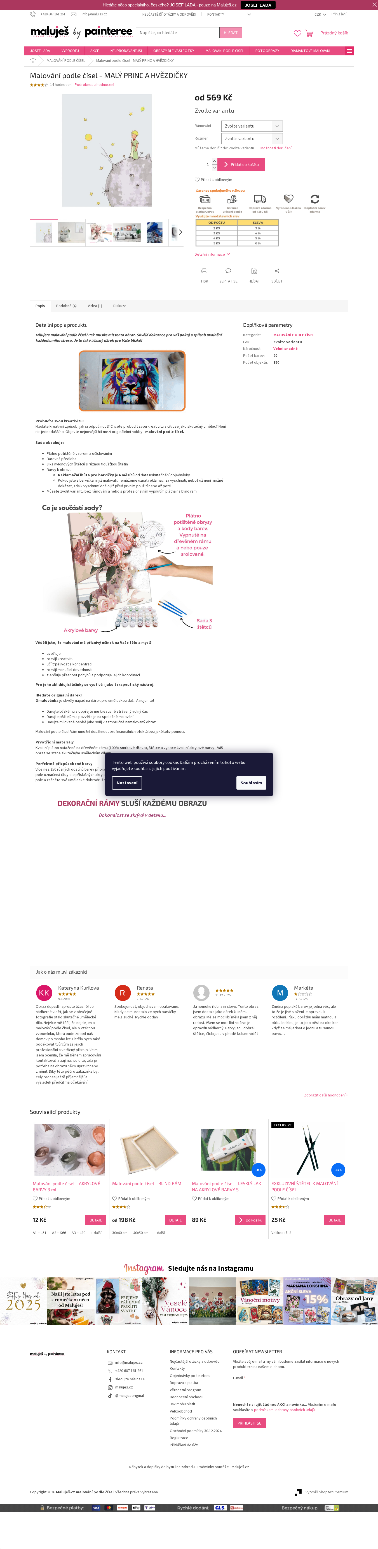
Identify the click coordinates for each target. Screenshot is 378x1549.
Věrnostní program (185, 1390)
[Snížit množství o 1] (214, 167)
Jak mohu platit (182, 1404)
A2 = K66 (59, 1233)
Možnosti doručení (276, 148)
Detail (96, 1220)
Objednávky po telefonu (190, 1376)
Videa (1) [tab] (95, 306)
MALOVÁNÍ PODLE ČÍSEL (293, 335)
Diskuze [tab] (119, 306)
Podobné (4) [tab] (66, 306)
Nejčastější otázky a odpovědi (169, 14)
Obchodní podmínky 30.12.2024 (196, 1431)
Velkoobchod (181, 1411)
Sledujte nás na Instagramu (211, 1268)
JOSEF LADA (258, 5)
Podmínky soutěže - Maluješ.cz (223, 1467)
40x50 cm (141, 1233)
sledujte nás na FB (130, 1379)
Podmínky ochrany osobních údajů (193, 1421)
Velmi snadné (285, 349)
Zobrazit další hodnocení (325, 1095)
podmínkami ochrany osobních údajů (284, 1410)
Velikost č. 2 (281, 1233)
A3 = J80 (78, 1233)
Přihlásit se (249, 1423)
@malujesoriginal (129, 1396)
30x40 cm (120, 1233)
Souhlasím (251, 783)
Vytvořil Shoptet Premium (327, 1492)
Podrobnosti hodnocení (94, 85)
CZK (318, 14)
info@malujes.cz (129, 1363)
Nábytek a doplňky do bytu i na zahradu (162, 1467)
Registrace (179, 1438)
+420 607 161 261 (129, 1371)
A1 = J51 (39, 1233)
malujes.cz (124, 1387)
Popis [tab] (40, 306)
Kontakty (215, 14)
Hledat (231, 32)
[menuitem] (40, 50)
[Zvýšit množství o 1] (214, 161)
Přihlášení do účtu (184, 1445)
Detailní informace (210, 254)
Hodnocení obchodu (186, 1397)
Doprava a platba (184, 1383)
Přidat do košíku (245, 164)
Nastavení (127, 783)
